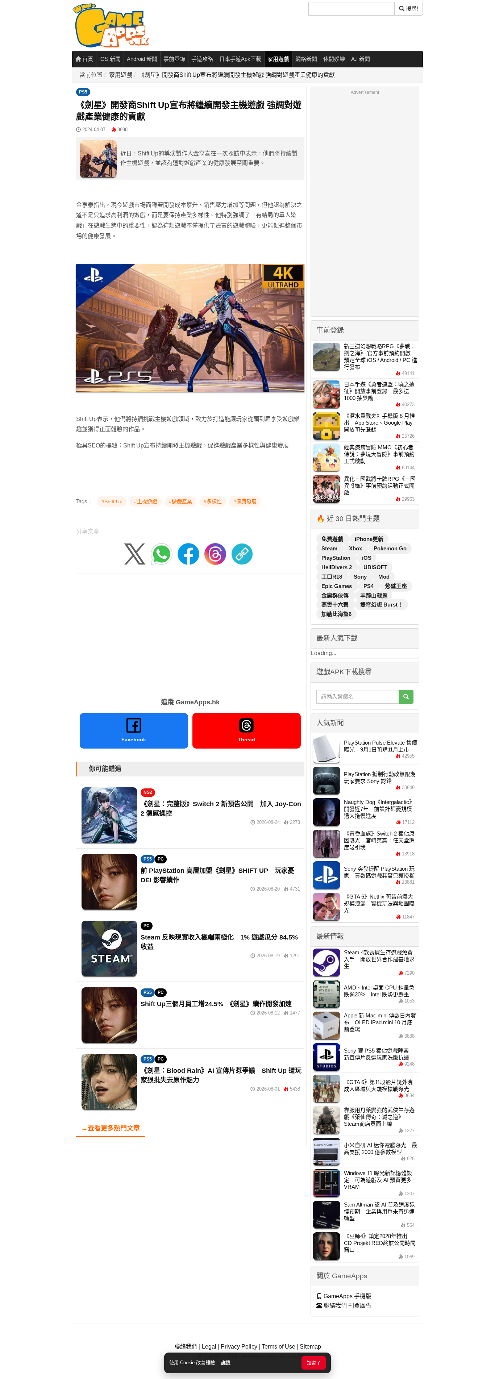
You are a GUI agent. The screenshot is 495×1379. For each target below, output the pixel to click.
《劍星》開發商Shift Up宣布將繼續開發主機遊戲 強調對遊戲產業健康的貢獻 (237, 75)
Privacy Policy (239, 1346)
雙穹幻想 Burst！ (381, 604)
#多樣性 (213, 501)
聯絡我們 (185, 1346)
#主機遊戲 (145, 501)
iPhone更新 (369, 539)
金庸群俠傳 (335, 595)
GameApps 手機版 (346, 1296)
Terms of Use (278, 1346)
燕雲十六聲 (335, 604)
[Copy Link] (242, 554)
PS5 (83, 92)
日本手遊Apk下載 (240, 59)
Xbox (356, 548)
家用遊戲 (278, 59)
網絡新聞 (306, 59)
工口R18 (332, 577)
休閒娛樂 (334, 59)
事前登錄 (174, 59)
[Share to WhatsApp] (161, 554)
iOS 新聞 (110, 59)
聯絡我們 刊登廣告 (346, 1306)
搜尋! (411, 8)
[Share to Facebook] (188, 554)
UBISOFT (375, 567)
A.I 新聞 (360, 59)
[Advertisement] (190, 633)
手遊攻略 (202, 59)
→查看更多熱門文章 (110, 1128)
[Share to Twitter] (135, 554)
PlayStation (336, 558)
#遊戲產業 (180, 501)
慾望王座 (396, 586)
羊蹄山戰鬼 (373, 595)
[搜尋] (406, 697)
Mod (384, 577)
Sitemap (310, 1346)
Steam (330, 548)
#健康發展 (245, 501)
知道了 (314, 1363)
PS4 (369, 586)
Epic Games (337, 586)
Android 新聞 (142, 59)
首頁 (87, 59)
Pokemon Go (390, 548)
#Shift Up (111, 501)
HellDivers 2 (337, 567)
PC (161, 859)
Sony (361, 577)
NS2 (147, 792)
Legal (209, 1346)
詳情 (225, 1362)
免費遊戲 (333, 539)
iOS (366, 558)
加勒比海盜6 (336, 614)
